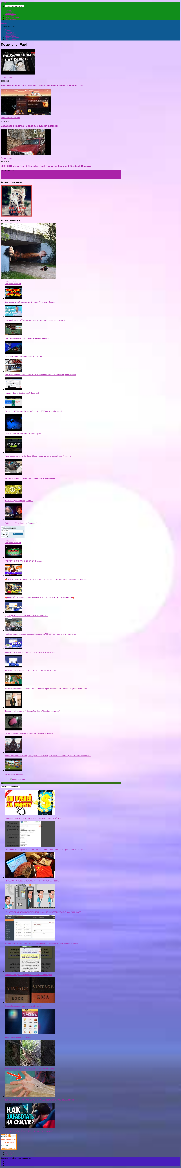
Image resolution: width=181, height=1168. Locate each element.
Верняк (3, 2)
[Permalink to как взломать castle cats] (13, 770)
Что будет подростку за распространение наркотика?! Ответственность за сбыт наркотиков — (41, 634)
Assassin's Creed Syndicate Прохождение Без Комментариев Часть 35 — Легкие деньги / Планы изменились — (48, 756)
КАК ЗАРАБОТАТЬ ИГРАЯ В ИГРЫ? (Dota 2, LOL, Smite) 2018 (29, 1131)
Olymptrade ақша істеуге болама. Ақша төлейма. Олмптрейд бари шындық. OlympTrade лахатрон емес (45, 849)
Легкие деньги (10, 16)
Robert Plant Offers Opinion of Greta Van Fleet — (23, 523)
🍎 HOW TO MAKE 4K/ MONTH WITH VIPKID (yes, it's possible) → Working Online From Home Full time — (45, 579)
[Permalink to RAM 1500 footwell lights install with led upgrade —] (13, 430)
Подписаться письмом (12, 536)
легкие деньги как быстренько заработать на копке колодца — (29, 733)
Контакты (8, 1154)
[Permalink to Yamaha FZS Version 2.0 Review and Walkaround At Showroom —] (13, 475)
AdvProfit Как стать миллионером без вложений (23, 356)
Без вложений (10, 14)
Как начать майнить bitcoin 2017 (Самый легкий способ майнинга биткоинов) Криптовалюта (40, 375)
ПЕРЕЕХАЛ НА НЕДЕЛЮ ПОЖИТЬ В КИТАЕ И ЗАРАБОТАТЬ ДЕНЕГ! (32, 881)
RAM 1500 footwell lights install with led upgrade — (24, 434)
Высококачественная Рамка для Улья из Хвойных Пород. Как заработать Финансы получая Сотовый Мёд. (46, 689)
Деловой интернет (9, 528)
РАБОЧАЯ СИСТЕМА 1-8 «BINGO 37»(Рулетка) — (24, 561)
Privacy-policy (10, 1152)
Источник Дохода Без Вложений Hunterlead (22, 393)
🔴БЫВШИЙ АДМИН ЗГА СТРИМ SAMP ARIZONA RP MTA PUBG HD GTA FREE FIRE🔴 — (40, 597)
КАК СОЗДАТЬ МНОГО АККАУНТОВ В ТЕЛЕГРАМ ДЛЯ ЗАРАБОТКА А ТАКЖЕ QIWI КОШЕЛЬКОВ (43, 912)
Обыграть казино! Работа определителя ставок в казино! (27, 338)
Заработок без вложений (10, 118)
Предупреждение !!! (12, 17)
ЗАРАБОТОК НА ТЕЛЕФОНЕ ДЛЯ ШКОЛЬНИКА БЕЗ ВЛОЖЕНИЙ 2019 (33, 818)
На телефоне (10, 12)
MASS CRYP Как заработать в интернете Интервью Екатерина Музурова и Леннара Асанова (41, 943)
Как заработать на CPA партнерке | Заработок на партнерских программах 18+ (35, 320)
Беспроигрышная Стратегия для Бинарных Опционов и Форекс (30, 302)
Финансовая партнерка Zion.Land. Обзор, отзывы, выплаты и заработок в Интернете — (39, 456)
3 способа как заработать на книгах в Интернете (24, 1006)
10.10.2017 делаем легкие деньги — (19, 501)
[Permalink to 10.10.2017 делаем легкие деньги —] (13, 497)
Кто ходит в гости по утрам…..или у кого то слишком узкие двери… (31, 1069)
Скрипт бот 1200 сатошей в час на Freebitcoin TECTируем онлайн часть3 (33, 411)
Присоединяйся (11, 19)
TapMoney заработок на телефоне (18, 1037)
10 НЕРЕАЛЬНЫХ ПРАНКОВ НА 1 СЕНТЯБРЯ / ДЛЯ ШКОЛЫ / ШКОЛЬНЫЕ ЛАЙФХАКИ (40, 1100)
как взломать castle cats (14, 774)
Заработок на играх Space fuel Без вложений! (29, 125)
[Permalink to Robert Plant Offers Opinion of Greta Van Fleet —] (13, 520)
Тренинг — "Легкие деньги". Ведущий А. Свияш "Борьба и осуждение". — (33, 711)
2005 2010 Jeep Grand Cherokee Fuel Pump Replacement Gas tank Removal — (48, 166)
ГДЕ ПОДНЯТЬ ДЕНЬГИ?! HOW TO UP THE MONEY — (26, 616)
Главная (8, 10)
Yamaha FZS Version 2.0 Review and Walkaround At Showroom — (30, 478)
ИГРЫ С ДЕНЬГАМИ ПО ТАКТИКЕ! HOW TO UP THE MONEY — (30, 652)
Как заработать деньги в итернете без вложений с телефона (28, 975)
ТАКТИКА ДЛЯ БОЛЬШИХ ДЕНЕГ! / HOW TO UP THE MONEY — (30, 670)
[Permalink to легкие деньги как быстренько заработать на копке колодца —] (13, 730)
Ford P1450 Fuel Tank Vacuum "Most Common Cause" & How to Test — (43, 85)
